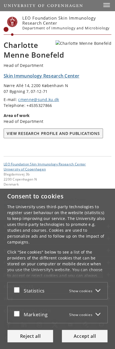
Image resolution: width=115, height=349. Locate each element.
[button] (106, 5)
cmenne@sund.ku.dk (38, 99)
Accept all (85, 336)
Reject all (30, 336)
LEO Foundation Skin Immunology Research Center (45, 164)
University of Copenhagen (25, 169)
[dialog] (57, 269)
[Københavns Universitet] (11, 26)
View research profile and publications (53, 133)
